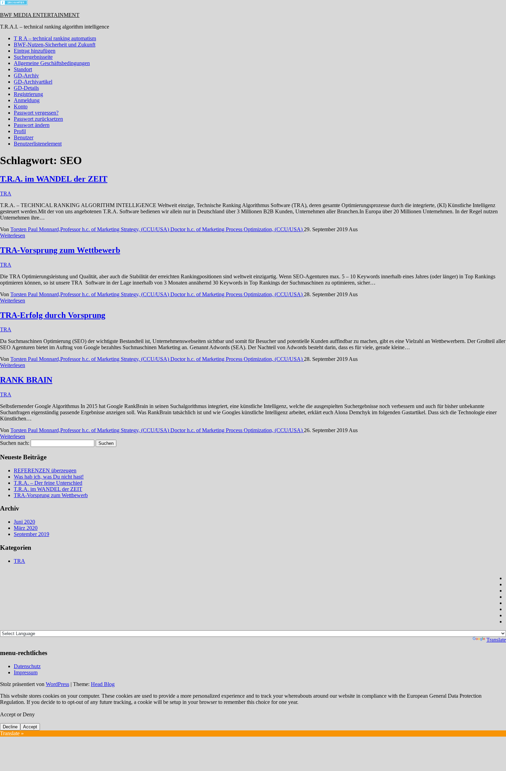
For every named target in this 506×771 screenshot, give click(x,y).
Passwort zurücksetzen (38, 119)
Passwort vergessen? (36, 113)
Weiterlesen (12, 235)
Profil (20, 131)
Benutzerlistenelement (38, 144)
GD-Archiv (26, 75)
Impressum (26, 672)
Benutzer (23, 137)
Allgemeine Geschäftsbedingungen (52, 63)
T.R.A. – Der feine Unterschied (48, 483)
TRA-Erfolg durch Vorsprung (52, 315)
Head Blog (103, 684)
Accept (30, 726)
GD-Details (26, 88)
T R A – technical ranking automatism (55, 38)
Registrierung (28, 94)
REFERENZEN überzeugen (45, 470)
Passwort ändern (32, 125)
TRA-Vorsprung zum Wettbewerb (60, 250)
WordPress (57, 684)
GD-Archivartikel (33, 82)
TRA (5, 193)
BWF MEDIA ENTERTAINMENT (40, 15)
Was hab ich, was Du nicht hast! (49, 477)
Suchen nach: (14, 443)
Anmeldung (27, 100)
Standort (23, 69)
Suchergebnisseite (33, 57)
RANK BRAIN (26, 379)
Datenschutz (27, 666)
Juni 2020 (24, 522)
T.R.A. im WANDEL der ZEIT (53, 178)
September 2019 (31, 534)
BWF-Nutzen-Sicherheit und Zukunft (54, 44)
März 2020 (26, 528)
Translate (496, 640)
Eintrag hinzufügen (34, 51)
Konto (21, 106)
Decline (10, 726)
